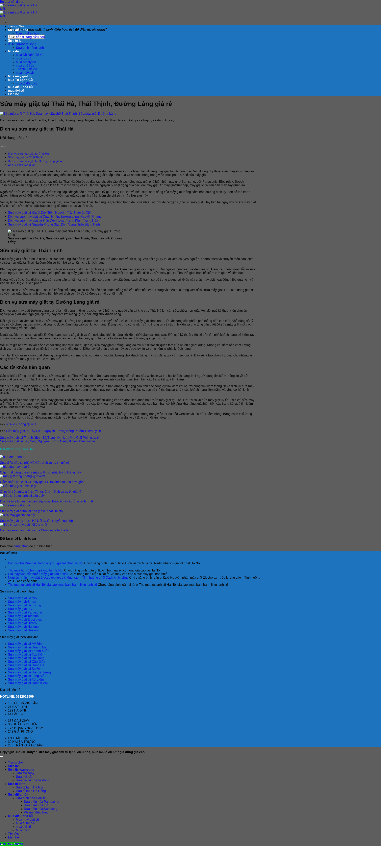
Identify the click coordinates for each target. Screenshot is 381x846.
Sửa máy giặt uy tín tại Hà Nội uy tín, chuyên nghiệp (36, 520)
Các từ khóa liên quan (22, 164)
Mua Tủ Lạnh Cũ (20, 80)
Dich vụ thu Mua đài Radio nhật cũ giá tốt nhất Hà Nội (45, 563)
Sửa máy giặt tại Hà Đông (26, 658)
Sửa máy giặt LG (20, 609)
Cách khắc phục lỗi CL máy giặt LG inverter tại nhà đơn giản (42, 482)
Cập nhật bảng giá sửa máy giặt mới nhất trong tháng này (40, 472)
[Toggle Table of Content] (3, 146)
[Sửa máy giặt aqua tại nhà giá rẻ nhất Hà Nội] (15, 505)
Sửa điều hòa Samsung (40, 808)
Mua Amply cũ (26, 62)
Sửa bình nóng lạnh (30, 47)
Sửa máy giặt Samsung (24, 605)
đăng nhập (21, 546)
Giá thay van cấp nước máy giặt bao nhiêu (38, 574)
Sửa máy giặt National (23, 626)
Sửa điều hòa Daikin (30, 798)
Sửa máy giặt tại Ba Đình (25, 668)
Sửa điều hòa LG (36, 805)
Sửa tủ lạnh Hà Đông (31, 791)
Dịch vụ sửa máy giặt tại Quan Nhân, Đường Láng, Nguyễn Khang (55, 216)
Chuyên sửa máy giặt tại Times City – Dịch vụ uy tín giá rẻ (40, 491)
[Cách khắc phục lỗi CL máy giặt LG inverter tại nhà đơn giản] (23, 476)
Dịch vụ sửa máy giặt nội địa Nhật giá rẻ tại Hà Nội (35, 530)
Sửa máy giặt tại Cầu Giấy (26, 661)
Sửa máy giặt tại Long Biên (27, 676)
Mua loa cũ (23, 830)
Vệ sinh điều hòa (36, 812)
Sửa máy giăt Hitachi (23, 623)
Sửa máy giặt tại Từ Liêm (26, 679)
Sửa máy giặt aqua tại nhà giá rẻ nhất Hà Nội (32, 511)
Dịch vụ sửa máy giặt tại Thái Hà (28, 153)
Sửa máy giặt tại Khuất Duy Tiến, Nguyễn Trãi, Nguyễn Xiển (50, 212)
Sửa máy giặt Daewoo (23, 630)
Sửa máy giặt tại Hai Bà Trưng (29, 672)
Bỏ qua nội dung (11, 1)
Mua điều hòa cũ (20, 87)
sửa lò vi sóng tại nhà (21, 424)
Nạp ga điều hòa (27, 33)
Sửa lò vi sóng (26, 44)
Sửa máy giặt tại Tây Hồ (25, 654)
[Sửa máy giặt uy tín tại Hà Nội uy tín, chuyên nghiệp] (17, 515)
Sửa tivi (13, 766)
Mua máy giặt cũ (20, 76)
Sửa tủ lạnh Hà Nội (29, 787)
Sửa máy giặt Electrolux (25, 619)
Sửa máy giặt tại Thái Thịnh (25, 157)
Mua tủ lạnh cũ (26, 823)
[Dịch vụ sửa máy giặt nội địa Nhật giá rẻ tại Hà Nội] (23, 524)
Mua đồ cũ (16, 51)
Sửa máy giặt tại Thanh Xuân (28, 651)
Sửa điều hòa (18, 30)
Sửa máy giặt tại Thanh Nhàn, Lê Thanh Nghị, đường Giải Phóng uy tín (50, 437)
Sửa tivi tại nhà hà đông (32, 780)
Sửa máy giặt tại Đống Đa (26, 665)
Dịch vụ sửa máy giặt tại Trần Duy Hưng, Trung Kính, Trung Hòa (53, 220)
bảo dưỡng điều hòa (30, 37)
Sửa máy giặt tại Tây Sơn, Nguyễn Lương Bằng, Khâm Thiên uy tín (53, 431)
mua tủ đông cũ (27, 83)
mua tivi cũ (16, 90)
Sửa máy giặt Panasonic (25, 612)
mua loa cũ (23, 58)
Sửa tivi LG (24, 776)
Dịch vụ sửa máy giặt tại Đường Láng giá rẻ (35, 161)
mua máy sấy (25, 72)
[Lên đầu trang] (1, 756)
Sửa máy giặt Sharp (22, 601)
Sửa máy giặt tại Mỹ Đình (25, 643)
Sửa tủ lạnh (16, 40)
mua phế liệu (25, 65)
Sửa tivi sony (25, 773)
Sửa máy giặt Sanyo (22, 598)
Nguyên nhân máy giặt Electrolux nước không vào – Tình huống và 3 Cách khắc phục (68, 577)
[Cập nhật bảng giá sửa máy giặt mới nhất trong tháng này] (15, 466)
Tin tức (13, 833)
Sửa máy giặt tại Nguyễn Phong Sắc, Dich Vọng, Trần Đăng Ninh (54, 224)
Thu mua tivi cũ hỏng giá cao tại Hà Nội (35, 570)
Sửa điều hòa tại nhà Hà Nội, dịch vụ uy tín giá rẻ (34, 462)
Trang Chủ (16, 26)
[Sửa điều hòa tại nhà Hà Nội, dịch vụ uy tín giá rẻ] (12, 457)
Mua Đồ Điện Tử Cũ (30, 55)
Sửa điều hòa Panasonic (41, 801)
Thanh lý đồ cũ (26, 69)
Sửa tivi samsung (21, 769)
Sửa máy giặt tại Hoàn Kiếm (28, 683)
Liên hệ (13, 94)
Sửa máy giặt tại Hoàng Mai (27, 647)
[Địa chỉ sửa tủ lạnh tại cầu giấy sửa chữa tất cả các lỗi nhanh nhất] (22, 495)
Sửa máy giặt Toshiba (23, 616)
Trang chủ (15, 762)
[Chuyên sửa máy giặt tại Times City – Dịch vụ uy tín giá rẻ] (18, 486)
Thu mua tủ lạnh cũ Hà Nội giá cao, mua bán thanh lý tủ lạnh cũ (52, 584)
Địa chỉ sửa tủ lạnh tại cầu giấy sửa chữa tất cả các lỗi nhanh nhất (46, 501)
